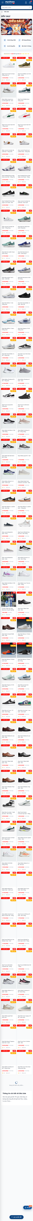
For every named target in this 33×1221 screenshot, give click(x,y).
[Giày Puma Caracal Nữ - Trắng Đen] (8, 395)
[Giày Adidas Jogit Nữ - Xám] (24, 446)
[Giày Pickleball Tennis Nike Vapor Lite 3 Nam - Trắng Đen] (24, 166)
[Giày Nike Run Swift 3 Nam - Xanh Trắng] (8, 242)
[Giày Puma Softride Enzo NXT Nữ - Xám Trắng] (24, 522)
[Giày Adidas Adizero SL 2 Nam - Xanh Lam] (8, 472)
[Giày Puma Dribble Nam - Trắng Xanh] (24, 90)
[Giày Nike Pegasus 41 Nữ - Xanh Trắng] (8, 675)
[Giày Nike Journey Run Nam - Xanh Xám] (24, 675)
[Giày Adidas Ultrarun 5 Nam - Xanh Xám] (8, 1134)
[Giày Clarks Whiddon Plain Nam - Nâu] (8, 777)
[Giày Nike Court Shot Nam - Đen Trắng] (24, 344)
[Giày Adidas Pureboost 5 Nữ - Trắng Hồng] (8, 1057)
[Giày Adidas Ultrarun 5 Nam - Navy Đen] (24, 1159)
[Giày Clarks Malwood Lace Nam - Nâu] (8, 726)
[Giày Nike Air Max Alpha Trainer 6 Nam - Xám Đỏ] (24, 1185)
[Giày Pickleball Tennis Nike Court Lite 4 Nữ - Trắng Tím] (8, 166)
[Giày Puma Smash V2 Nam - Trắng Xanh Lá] (8, 64)
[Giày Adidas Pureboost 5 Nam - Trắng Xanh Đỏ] (24, 1108)
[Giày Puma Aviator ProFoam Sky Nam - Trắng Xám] (24, 803)
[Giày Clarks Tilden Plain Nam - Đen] (24, 599)
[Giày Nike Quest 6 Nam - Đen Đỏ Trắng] (24, 1083)
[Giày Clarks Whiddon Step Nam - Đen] (24, 777)
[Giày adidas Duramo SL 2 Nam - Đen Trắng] (24, 548)
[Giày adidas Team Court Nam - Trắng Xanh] (8, 1159)
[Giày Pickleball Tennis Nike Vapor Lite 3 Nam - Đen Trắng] (8, 191)
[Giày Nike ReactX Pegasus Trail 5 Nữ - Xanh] (8, 1032)
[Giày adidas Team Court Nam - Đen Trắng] (24, 879)
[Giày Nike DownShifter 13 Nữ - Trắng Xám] (8, 344)
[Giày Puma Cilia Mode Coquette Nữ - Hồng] (8, 955)
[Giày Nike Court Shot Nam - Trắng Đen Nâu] (8, 1083)
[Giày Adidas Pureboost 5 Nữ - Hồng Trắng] (24, 421)
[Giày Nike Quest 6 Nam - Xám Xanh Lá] (8, 1108)
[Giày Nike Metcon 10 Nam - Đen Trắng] (24, 650)
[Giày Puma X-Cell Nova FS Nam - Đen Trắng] (24, 904)
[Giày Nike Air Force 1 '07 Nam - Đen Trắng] (8, 701)
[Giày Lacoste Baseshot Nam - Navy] (8, 522)
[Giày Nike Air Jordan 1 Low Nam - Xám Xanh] (24, 701)
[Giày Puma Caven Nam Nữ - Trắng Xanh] (8, 115)
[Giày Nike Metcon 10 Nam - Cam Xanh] (8, 650)
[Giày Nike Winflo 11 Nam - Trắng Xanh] (8, 319)
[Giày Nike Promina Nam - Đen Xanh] (8, 1210)
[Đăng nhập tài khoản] (26, 2)
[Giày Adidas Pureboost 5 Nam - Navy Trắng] (24, 1134)
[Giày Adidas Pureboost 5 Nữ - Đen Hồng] (24, 981)
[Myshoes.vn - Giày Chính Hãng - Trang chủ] (10, 2)
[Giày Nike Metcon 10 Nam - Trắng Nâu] (24, 624)
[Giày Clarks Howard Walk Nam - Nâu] (8, 624)
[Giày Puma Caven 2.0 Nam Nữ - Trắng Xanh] (8, 828)
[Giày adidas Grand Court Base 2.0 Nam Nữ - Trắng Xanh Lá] (8, 904)
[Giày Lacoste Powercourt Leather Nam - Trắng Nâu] (24, 140)
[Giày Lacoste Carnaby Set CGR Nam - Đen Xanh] (24, 191)
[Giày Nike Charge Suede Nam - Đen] (24, 1210)
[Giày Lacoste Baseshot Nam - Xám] (8, 548)
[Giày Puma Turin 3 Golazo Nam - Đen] (24, 1032)
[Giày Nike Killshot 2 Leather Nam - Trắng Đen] (24, 497)
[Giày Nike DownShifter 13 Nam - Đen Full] (24, 293)
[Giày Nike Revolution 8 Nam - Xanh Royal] (24, 242)
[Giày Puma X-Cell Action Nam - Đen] (24, 395)
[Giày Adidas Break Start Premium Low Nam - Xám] (24, 472)
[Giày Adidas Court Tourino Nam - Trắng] (24, 573)
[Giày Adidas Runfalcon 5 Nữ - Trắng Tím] (8, 573)
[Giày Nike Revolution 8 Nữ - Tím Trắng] (24, 268)
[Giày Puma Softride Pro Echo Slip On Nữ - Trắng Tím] (24, 930)
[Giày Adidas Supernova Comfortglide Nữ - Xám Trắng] (8, 90)
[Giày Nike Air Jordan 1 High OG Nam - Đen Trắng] (8, 803)
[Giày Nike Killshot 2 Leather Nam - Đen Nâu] (8, 497)
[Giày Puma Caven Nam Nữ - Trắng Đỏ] (24, 115)
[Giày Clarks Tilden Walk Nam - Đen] (24, 752)
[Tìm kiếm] (30, 7)
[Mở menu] (2, 2)
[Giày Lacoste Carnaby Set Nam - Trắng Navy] (8, 217)
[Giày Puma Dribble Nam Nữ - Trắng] (24, 955)
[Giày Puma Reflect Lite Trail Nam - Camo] (24, 64)
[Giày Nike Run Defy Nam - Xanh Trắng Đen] (24, 217)
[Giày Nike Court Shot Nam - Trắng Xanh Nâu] (24, 1057)
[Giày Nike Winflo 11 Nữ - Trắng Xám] (8, 293)
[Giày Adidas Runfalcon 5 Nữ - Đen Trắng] (8, 421)
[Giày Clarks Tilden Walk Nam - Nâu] (8, 752)
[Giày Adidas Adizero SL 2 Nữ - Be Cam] (24, 853)
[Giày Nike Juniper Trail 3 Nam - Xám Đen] (8, 268)
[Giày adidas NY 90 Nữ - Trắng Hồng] (8, 853)
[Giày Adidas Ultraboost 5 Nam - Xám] (24, 370)
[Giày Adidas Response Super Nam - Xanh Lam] (8, 879)
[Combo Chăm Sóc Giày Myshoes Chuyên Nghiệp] (8, 599)
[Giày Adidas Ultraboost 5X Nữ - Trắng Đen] (8, 370)
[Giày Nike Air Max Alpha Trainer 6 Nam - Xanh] (8, 1185)
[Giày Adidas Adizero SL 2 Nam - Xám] (8, 981)
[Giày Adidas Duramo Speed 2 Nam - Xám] (24, 828)
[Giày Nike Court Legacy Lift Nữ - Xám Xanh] (24, 1006)
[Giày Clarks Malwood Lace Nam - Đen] (24, 726)
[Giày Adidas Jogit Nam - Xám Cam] (8, 1006)
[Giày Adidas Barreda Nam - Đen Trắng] (8, 446)
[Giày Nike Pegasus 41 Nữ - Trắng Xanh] (24, 319)
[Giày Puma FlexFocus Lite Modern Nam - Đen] (8, 930)
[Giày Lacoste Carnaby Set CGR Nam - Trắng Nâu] (8, 140)
